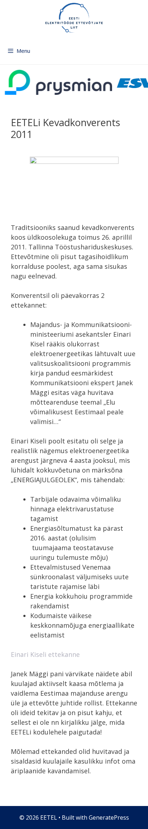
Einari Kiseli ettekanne (45, 654)
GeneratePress (109, 817)
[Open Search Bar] (141, 54)
